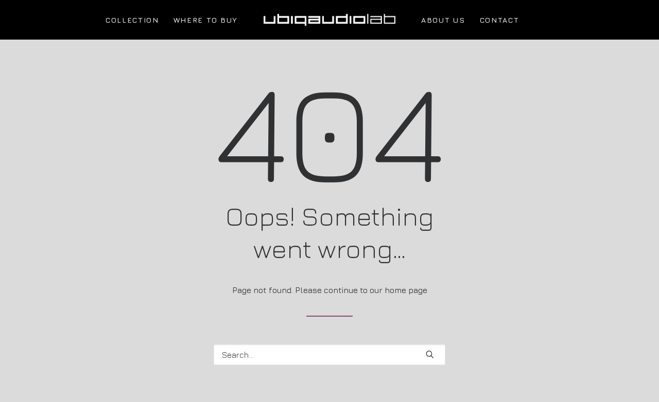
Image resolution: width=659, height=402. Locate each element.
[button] (430, 354)
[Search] (329, 354)
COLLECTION (132, 19)
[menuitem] (132, 20)
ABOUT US (443, 19)
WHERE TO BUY (206, 19)
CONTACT (499, 19)
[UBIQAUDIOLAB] (329, 20)
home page (406, 290)
